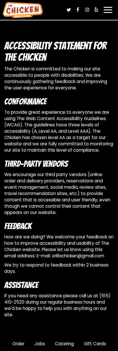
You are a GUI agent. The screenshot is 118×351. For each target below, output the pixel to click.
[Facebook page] (77, 9)
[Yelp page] (96, 9)
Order (18, 344)
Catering (64, 344)
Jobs (39, 344)
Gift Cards (95, 344)
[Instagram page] (87, 9)
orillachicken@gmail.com (78, 256)
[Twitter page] (68, 9)
